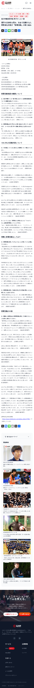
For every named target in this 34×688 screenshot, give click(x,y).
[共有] (19, 30)
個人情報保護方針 (12, 685)
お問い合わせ (8, 662)
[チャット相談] (26, 3)
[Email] (12, 30)
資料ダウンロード (9, 667)
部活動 (21, 16)
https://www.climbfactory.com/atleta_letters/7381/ (16, 419)
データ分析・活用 (20, 13)
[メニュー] (30, 3)
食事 (26, 16)
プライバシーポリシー (11, 675)
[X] (2, 30)
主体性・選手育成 (14, 16)
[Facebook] (6, 30)
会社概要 (24, 648)
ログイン (12, 648)
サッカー (17, 8)
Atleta (6, 648)
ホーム (3, 8)
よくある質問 (8, 671)
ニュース (24, 652)
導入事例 (10, 8)
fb (19, 638)
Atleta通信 (7, 652)
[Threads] (16, 30)
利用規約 (4, 685)
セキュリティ (21, 685)
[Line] (9, 30)
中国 (27, 13)
